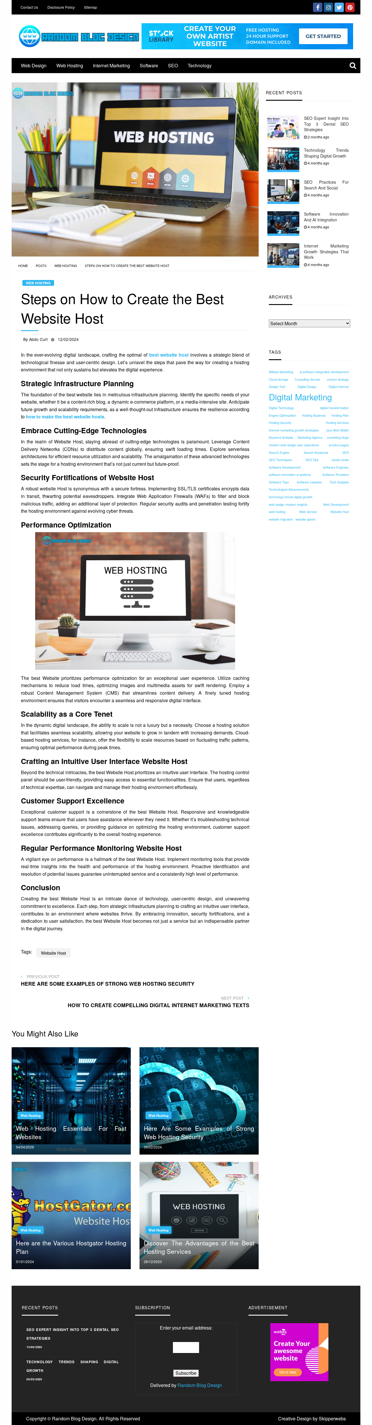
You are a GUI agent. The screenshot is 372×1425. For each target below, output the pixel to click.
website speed (305, 519)
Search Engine (279, 452)
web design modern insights (288, 504)
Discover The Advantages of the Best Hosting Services (199, 1247)
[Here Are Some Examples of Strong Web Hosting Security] (199, 1100)
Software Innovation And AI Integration (326, 217)
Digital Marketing (300, 397)
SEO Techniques (280, 460)
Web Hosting (69, 65)
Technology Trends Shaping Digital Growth (326, 153)
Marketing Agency (310, 437)
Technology (200, 65)
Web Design (33, 65)
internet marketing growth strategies (294, 430)
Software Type (279, 482)
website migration (281, 519)
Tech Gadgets (339, 482)
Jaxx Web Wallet (337, 430)
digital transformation (334, 408)
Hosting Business (314, 415)
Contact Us (29, 7)
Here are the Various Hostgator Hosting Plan (71, 1247)
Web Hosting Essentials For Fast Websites (71, 1132)
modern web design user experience (294, 445)
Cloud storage (278, 379)
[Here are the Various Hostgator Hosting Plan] (71, 1215)
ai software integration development (324, 372)
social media (340, 460)
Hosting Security (280, 422)
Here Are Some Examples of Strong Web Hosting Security (199, 1132)
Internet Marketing (111, 65)
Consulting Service (307, 379)
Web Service (308, 512)
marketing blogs (338, 437)
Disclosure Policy (61, 7)
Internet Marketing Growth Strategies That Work (326, 251)
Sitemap (90, 7)
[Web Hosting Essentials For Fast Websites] (71, 1100)
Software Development (285, 467)
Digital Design (307, 387)
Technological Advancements (289, 489)
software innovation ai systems (290, 474)
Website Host (339, 512)
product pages (339, 445)
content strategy (338, 379)
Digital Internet (339, 387)
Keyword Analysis (281, 437)
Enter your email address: (186, 1327)
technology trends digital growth (290, 497)
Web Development (336, 504)
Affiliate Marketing (281, 372)
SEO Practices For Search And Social (326, 185)
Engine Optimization (282, 415)
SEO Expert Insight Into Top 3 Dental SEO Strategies (326, 123)
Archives (278, 316)
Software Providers (335, 474)
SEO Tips (312, 460)
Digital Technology (281, 408)
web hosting (277, 512)
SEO (173, 65)
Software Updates (309, 482)
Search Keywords (316, 452)
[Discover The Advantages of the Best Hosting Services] (199, 1215)
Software (149, 65)
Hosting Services (337, 422)
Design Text (277, 387)
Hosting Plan (340, 415)
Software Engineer (336, 467)
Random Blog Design (200, 1385)
